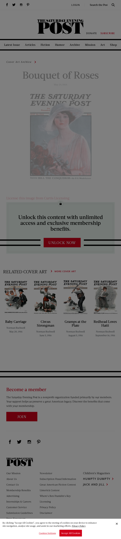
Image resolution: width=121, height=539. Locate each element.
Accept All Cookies (70, 533)
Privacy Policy (79, 526)
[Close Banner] (117, 523)
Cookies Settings (47, 533)
